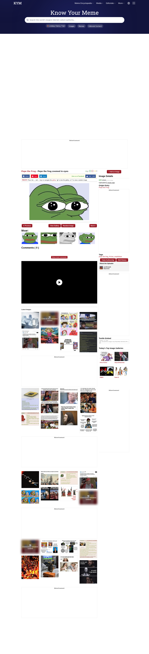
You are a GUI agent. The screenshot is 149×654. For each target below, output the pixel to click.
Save (35, 176)
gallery (54, 180)
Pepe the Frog (28, 171)
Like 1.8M (91, 176)
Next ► (93, 226)
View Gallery (54, 226)
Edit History (122, 260)
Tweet (44, 176)
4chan (111, 256)
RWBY (102, 377)
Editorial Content (95, 26)
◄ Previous (27, 226)
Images (71, 26)
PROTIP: (24, 180)
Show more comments (59, 257)
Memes (81, 26)
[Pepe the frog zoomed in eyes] (59, 201)
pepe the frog (103, 256)
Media (99, 3)
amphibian (118, 256)
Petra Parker (103, 362)
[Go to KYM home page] (18, 4)
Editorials (109, 3)
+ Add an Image (114, 172)
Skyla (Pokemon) (119, 362)
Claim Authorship (108, 260)
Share (26, 176)
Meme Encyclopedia (83, 3)
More (120, 3)
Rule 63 (117, 377)
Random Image (68, 226)
